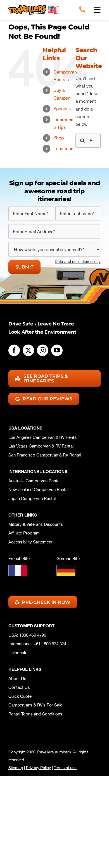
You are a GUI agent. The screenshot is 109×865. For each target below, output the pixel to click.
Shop (58, 137)
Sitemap (15, 767)
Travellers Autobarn (54, 752)
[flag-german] (65, 567)
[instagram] (42, 350)
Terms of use (65, 767)
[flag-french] (17, 567)
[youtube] (57, 350)
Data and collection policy (77, 261)
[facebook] (14, 350)
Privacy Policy (38, 767)
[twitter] (28, 350)
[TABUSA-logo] (34, 7)
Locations (63, 148)
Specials (62, 108)
